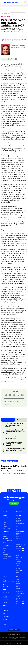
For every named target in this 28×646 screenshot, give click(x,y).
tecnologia (7, 404)
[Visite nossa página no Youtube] (20, 643)
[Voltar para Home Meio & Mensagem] (12, 2)
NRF (4, 552)
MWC (4, 550)
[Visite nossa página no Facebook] (7, 643)
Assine (17, 579)
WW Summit (5, 554)
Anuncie (18, 583)
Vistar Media (19, 557)
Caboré (4, 562)
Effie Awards (5, 560)
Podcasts (5, 533)
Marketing (5, 519)
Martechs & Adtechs (18, 539)
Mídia (4, 520)
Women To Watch (6, 528)
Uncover (18, 565)
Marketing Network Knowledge (7, 598)
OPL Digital (18, 550)
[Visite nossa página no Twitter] (10, 643)
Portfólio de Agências (7, 540)
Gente (4, 522)
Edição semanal (19, 591)
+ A (6, 59)
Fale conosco (19, 588)
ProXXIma (5, 526)
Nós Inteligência (19, 555)
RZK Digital (18, 568)
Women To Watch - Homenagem (7, 601)
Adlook (17, 572)
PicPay (17, 554)
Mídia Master (6, 586)
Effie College (5, 619)
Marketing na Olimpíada (19, 521)
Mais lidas (20, 420)
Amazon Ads (19, 548)
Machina (18, 559)
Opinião (4, 524)
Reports (4, 542)
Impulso (18, 552)
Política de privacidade (18, 585)
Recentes (8, 420)
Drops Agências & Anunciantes (20, 524)
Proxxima (7, 12)
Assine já (14, 503)
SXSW (4, 548)
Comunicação (6, 517)
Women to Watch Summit (8, 581)
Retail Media (19, 531)
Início (2, 12)
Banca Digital (6, 538)
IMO (17, 546)
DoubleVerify (19, 570)
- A (3, 59)
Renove (18, 581)
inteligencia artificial (15, 401)
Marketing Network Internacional (7, 612)
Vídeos (4, 534)
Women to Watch (20, 593)
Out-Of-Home (19, 536)
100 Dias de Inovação (18, 517)
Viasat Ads (18, 561)
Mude (17, 567)
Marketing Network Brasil (8, 591)
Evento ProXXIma (7, 556)
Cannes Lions (6, 547)
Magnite (18, 563)
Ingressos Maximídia (18, 599)
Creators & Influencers (18, 534)
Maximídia (5, 558)
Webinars (5, 536)
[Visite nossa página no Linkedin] (17, 643)
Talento (18, 527)
